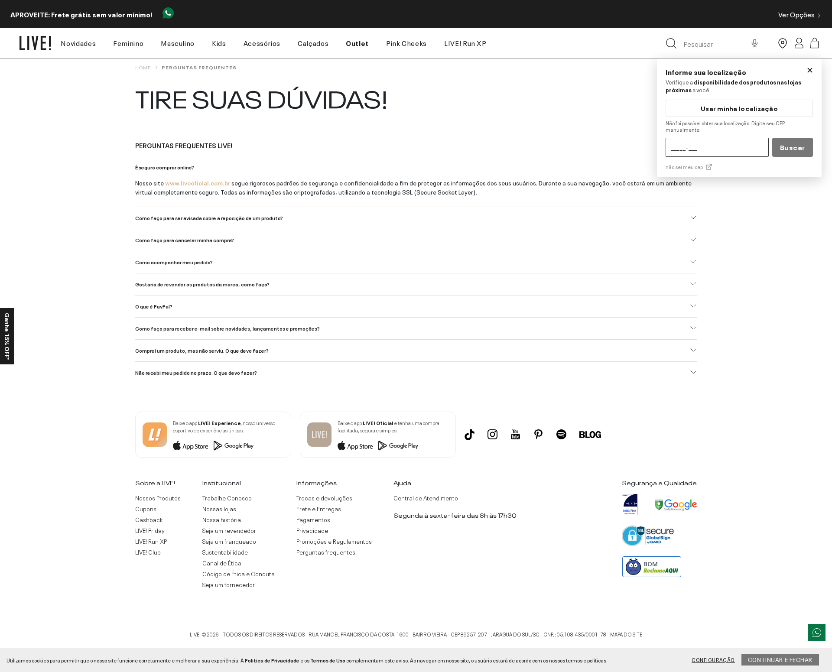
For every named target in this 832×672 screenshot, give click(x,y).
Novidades (78, 42)
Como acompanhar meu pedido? (174, 262)
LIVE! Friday (150, 530)
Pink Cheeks (406, 42)
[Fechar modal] (810, 70)
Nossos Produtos (158, 498)
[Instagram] (492, 434)
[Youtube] (515, 434)
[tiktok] (469, 434)
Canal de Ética (221, 563)
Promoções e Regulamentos (334, 541)
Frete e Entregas (318, 509)
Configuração (713, 659)
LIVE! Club (148, 552)
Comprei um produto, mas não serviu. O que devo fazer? (202, 350)
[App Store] (190, 445)
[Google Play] (233, 445)
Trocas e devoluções (324, 498)
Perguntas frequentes (199, 67)
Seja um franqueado (229, 541)
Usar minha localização (739, 108)
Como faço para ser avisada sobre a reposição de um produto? (209, 217)
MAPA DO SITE (626, 634)
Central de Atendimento (425, 498)
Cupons (145, 509)
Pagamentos (313, 519)
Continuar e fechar (780, 659)
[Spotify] (561, 434)
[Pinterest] (538, 434)
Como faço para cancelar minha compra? (184, 239)
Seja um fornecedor (228, 584)
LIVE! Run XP (465, 42)
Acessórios (262, 42)
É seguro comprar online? (164, 167)
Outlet (357, 42)
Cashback (148, 519)
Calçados (313, 42)
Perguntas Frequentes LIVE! (183, 145)
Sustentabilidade (225, 552)
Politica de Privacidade (272, 660)
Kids (219, 42)
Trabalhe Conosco (227, 498)
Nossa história (221, 519)
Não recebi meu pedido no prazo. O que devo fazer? (196, 372)
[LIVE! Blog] (590, 434)
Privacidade (312, 530)
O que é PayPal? (153, 306)
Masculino (178, 42)
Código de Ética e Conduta (238, 574)
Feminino (128, 42)
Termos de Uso (327, 660)
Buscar (792, 147)
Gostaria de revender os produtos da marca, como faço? (202, 284)
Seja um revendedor (229, 530)
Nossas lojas (219, 509)
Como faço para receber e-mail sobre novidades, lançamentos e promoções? (227, 328)
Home (143, 67)
